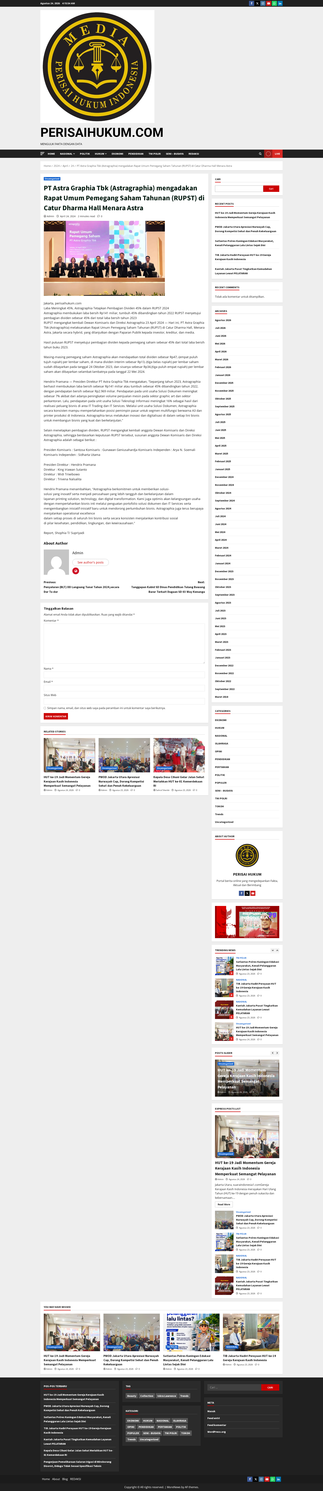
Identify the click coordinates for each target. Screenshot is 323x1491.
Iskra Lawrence (166, 1396)
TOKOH (219, 806)
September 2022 (225, 689)
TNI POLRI (155, 153)
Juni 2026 (220, 335)
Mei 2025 (220, 438)
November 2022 (224, 673)
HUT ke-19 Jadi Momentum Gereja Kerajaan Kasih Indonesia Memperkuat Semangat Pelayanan (67, 781)
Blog (65, 1479)
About (56, 1479)
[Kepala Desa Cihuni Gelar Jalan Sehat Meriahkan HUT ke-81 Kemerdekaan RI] (179, 755)
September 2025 (225, 406)
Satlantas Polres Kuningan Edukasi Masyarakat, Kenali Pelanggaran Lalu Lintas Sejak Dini (224, 1242)
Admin (50, 216)
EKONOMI (117, 153)
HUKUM (99, 153)
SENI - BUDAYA (151, 1433)
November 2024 (224, 484)
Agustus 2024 (223, 508)
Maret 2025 (221, 453)
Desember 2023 (224, 571)
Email (48, 682)
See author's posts (91, 562)
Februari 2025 (223, 461)
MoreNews (174, 1487)
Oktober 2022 (223, 681)
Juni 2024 (220, 524)
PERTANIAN (222, 767)
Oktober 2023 (223, 587)
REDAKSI (194, 153)
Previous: (81, 587)
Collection (146, 1396)
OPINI (218, 751)
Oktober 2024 (223, 492)
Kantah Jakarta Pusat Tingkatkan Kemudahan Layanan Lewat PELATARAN (224, 988)
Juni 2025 (220, 430)
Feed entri (213, 1418)
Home (51, 153)
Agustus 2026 (223, 320)
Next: (168, 587)
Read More (225, 1204)
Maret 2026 (221, 359)
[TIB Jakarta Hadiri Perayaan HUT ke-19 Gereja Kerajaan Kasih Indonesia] (251, 1332)
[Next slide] (277, 950)
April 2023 (220, 634)
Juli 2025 (220, 422)
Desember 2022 (224, 665)
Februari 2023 (223, 649)
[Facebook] (251, 3)
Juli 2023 (220, 610)
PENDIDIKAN (135, 153)
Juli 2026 (220, 327)
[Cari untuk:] (234, 1387)
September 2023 (225, 594)
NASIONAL (221, 735)
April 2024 (220, 539)
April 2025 (220, 445)
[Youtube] (268, 3)
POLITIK (85, 153)
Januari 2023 (222, 657)
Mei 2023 (220, 626)
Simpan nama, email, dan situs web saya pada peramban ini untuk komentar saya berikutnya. (106, 708)
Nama (48, 668)
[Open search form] (260, 154)
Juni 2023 (220, 618)
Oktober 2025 (223, 398)
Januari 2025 (222, 469)
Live (277, 153)
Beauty (131, 1396)
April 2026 (220, 351)
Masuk (211, 1411)
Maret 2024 (221, 547)
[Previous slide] (273, 950)
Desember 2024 (224, 477)
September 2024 (225, 500)
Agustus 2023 (223, 602)
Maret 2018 (221, 696)
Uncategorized (52, 178)
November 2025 (224, 390)
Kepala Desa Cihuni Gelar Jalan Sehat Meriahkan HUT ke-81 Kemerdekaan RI (178, 781)
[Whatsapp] (274, 3)
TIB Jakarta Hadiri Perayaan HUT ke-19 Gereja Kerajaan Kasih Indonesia (224, 966)
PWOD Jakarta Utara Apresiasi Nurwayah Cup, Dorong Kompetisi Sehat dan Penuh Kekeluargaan (121, 781)
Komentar (51, 620)
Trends (219, 814)
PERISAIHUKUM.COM (102, 132)
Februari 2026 (223, 367)
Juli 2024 (220, 516)
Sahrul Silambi (162, 790)
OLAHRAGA (221, 743)
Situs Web (50, 695)
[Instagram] (262, 3)
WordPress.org (216, 1431)
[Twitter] (257, 3)
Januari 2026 (222, 375)
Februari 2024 (223, 555)
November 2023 (224, 579)
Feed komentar (216, 1425)
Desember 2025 (224, 382)
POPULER (221, 782)
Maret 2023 (221, 642)
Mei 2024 (220, 532)
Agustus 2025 (223, 414)
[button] (42, 153)
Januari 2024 (222, 563)
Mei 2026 (220, 343)
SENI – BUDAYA (175, 153)
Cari (218, 179)
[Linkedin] (280, 3)
